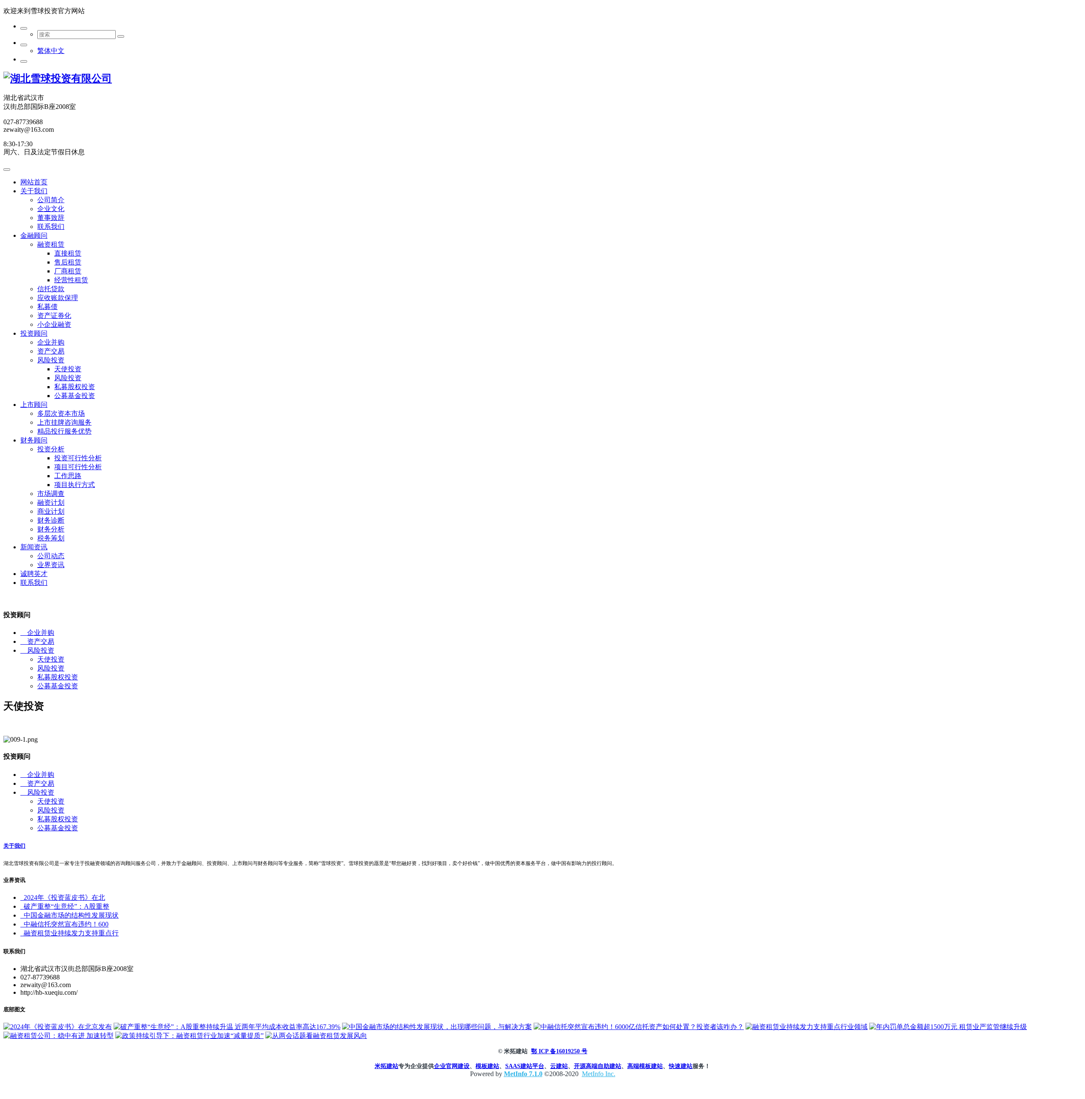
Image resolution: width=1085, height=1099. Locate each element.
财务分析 (50, 529)
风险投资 (50, 360)
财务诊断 (50, 520)
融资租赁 (50, 244)
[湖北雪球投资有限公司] (57, 78)
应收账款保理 (57, 297)
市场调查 (50, 493)
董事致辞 (50, 217)
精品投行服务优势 (64, 431)
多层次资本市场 (61, 413)
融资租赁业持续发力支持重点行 (69, 933)
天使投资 (67, 369)
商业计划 (50, 511)
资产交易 (50, 351)
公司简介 (50, 199)
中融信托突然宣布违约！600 (64, 924)
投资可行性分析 (78, 458)
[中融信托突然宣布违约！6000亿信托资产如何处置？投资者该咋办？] (639, 1026)
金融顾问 (33, 235)
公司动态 (50, 555)
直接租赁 (67, 253)
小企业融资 (54, 324)
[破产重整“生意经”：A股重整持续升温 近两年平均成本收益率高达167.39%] (227, 1026)
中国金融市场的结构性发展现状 (69, 915)
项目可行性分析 (78, 466)
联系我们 (50, 226)
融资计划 (50, 502)
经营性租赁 (71, 280)
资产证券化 (54, 315)
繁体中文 (50, 50)
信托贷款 (50, 288)
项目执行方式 (74, 484)
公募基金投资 (74, 395)
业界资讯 (50, 564)
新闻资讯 (33, 547)
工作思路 (67, 475)
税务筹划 (50, 538)
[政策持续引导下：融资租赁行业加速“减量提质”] (189, 1035)
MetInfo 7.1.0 (523, 1073)
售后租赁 (67, 262)
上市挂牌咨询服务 (64, 422)
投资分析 (50, 449)
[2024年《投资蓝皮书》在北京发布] (57, 1026)
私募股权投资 (74, 386)
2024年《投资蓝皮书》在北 (62, 897)
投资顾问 (33, 333)
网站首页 (33, 182)
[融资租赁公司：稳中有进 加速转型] (58, 1035)
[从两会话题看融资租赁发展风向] (316, 1035)
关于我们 (33, 191)
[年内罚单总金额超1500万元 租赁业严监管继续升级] (948, 1026)
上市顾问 (33, 404)
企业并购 (50, 342)
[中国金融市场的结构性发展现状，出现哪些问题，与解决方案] (437, 1026)
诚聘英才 (33, 573)
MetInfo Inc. (598, 1073)
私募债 (47, 306)
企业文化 (50, 208)
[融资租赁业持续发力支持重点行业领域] (807, 1026)
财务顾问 (33, 440)
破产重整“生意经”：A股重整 (64, 906)
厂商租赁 (67, 271)
